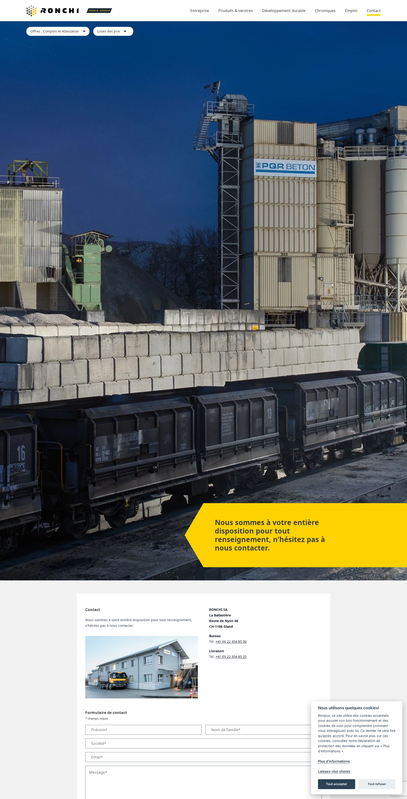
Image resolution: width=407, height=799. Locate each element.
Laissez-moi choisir (334, 771)
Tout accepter (336, 784)
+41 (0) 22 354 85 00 (231, 641)
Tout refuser (377, 784)
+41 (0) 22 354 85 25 (231, 656)
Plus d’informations (334, 761)
